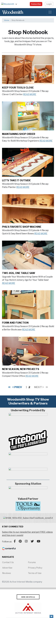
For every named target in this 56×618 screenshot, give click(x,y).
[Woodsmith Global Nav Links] (17, 4)
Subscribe (36, 4)
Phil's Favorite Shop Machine (21, 226)
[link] (28, 518)
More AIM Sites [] (28, 597)
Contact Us (8, 562)
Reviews (6, 573)
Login (49, 4)
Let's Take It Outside (16, 180)
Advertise (7, 567)
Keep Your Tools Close (18, 87)
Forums (32, 562)
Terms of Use (34, 573)
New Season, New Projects (20, 369)
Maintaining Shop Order (18, 134)
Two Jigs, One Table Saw (18, 273)
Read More (29, 94)
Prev (18, 387)
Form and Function (15, 322)
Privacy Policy (35, 567)
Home (6, 20)
